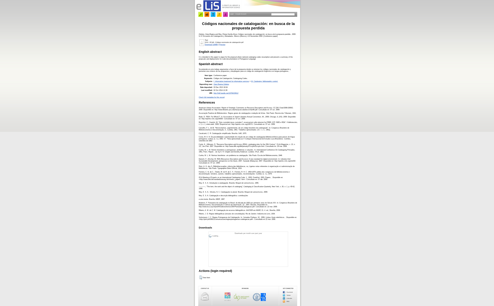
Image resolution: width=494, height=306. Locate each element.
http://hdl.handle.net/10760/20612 (226, 93)
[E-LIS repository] (218, 11)
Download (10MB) (211, 45)
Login (232, 14)
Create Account (241, 14)
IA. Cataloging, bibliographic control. (264, 81)
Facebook (289, 292)
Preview (222, 45)
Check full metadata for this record (211, 97)
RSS (287, 301)
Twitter (288, 295)
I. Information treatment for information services (231, 81)
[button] (200, 277)
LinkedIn (289, 298)
